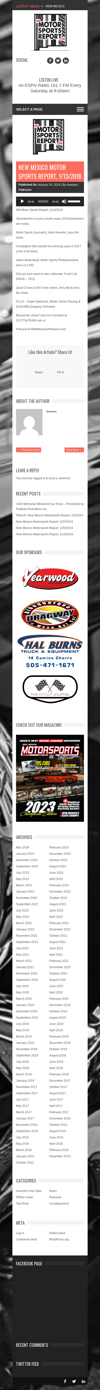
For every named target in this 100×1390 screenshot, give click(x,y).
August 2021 (57, 942)
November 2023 (26, 860)
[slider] (75, 201)
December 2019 (60, 1005)
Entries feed (57, 1233)
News (53, 1191)
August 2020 (57, 980)
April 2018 (56, 1068)
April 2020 (56, 992)
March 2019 (24, 1036)
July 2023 (22, 872)
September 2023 (27, 866)
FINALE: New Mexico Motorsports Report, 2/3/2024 (49, 515)
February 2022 (59, 923)
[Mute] (64, 201)
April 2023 (56, 879)
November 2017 (26, 1087)
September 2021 (27, 942)
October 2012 (25, 1162)
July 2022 (22, 910)
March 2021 (24, 961)
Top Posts (22, 1203)
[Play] (22, 201)
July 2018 (22, 1061)
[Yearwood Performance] (50, 578)
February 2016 (59, 1150)
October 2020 (58, 973)
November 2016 (26, 1124)
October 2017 (58, 1087)
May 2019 (22, 1030)
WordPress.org (59, 1239)
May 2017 (22, 1106)
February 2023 (59, 885)
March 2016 (24, 1150)
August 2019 (57, 1017)
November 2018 (26, 1049)
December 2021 (60, 929)
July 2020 (22, 986)
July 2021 (22, 948)
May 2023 (22, 879)
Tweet (38, 372)
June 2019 (56, 1024)
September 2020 (27, 980)
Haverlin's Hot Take (29, 1191)
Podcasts (25, 190)
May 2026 (22, 847)
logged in (39, 478)
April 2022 (56, 917)
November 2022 (26, 898)
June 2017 (56, 1099)
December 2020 (60, 967)
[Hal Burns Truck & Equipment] (50, 650)
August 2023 (57, 866)
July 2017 (22, 1099)
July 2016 (22, 1137)
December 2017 (60, 1080)
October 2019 (58, 1011)
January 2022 (25, 929)
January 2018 (25, 1080)
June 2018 (56, 1061)
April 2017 (56, 1106)
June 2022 (56, 910)
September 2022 (27, 904)
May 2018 (22, 1068)
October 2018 (58, 1049)
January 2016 (25, 1156)
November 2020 (26, 973)
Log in (20, 1233)
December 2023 (60, 853)
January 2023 (25, 891)
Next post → (74, 450)
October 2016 (58, 1124)
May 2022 (22, 917)
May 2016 (22, 1143)
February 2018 (59, 1074)
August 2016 (57, 1131)
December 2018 (60, 1043)
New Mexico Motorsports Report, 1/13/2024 (44, 534)
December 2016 (60, 1118)
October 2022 (58, 898)
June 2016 (56, 1137)
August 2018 (57, 1055)
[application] (50, 201)
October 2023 (58, 860)
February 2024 (59, 847)
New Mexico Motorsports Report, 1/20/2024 (44, 528)
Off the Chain (24, 1197)
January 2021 (25, 967)
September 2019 (27, 1017)
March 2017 (24, 1112)
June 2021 (56, 948)
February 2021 (59, 961)
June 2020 (56, 986)
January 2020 (25, 1005)
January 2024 (25, 853)
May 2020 (22, 992)
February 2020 (59, 998)
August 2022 (57, 904)
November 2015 (60, 1156)
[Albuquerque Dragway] (50, 615)
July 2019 (22, 1024)
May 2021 (22, 954)
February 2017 (59, 1112)
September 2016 (27, 1131)
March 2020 (24, 998)
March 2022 (24, 923)
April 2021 (56, 954)
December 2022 (60, 891)
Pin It (60, 372)
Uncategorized (59, 1203)
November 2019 (26, 1011)
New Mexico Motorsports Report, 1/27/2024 (44, 521)
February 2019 (59, 1036)
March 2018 (24, 1074)
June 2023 (56, 872)
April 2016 (56, 1143)
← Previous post (28, 450)
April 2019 (56, 1030)
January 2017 (25, 1118)
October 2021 (58, 935)
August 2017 (57, 1093)
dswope (51, 411)
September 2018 (27, 1055)
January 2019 (25, 1043)
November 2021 (26, 935)
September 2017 (27, 1093)
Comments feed (26, 1239)
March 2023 (24, 885)
